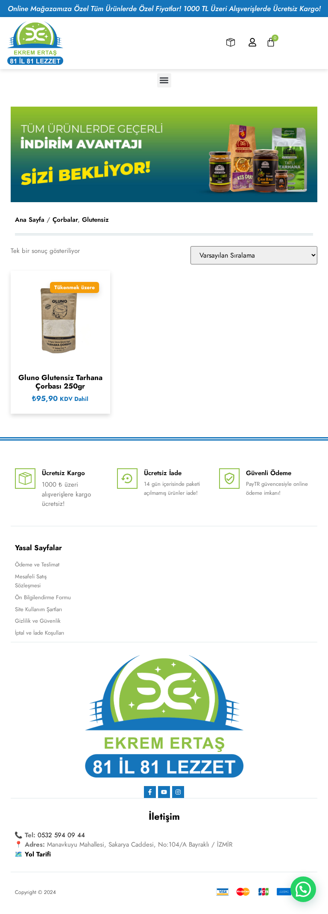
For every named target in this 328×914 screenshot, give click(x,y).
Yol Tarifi (38, 854)
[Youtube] (164, 792)
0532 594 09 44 (61, 835)
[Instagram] (178, 792)
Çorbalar (65, 219)
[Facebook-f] (150, 792)
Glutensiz (95, 219)
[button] (164, 80)
